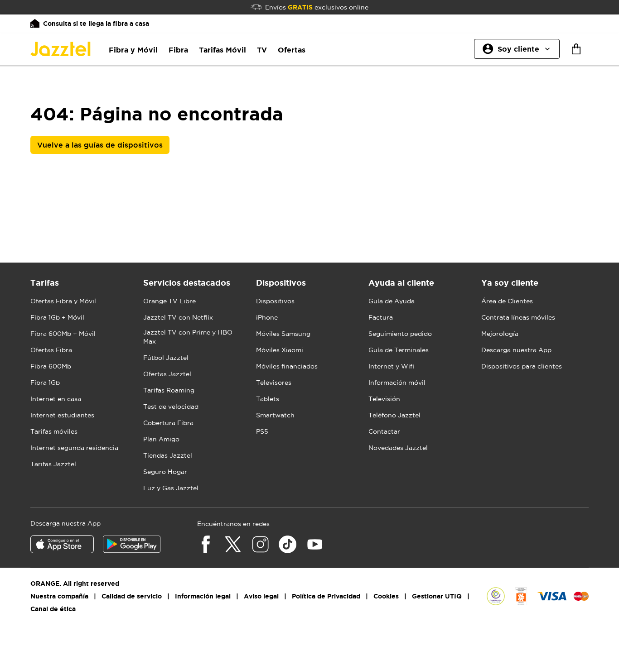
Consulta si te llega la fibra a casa (96, 23)
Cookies (386, 596)
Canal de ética (53, 609)
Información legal (203, 596)
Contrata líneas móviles (518, 317)
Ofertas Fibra (51, 350)
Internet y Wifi (391, 366)
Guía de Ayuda (391, 301)
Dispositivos (275, 301)
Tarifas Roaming (168, 390)
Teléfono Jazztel (394, 415)
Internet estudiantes (62, 415)
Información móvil (397, 382)
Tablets (267, 398)
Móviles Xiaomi (279, 350)
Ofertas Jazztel (167, 374)
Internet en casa (55, 398)
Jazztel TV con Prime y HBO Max (187, 337)
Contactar (384, 431)
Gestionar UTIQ (437, 596)
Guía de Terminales (398, 350)
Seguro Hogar (165, 471)
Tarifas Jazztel (53, 464)
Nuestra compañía (59, 596)
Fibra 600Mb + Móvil (63, 333)
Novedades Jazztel (398, 447)
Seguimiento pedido (400, 333)
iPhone (267, 317)
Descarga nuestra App (516, 350)
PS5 (262, 431)
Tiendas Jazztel (167, 455)
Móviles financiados (287, 366)
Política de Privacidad (326, 596)
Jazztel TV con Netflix (178, 317)
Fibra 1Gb (45, 382)
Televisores (273, 382)
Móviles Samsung (283, 333)
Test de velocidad (170, 406)
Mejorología (499, 333)
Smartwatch (275, 415)
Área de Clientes (507, 301)
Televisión (384, 398)
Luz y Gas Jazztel (170, 488)
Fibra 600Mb (50, 366)
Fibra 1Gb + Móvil (57, 317)
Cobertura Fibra (168, 422)
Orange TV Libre (169, 301)
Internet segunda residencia (74, 447)
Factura (380, 317)
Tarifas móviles (53, 431)
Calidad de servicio (132, 596)
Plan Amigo (161, 439)
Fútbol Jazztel (166, 357)
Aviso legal (261, 596)
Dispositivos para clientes (521, 366)
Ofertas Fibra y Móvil (63, 301)
